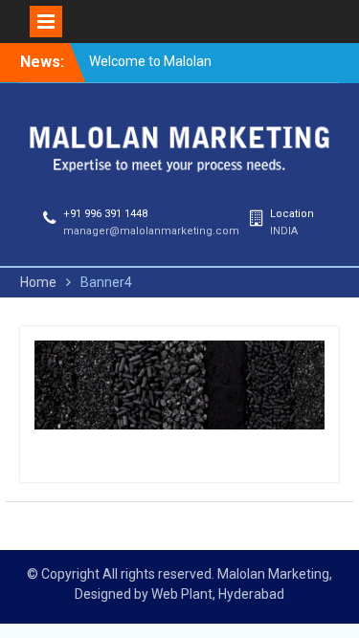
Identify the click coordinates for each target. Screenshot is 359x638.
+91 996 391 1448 (105, 214)
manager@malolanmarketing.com (151, 231)
